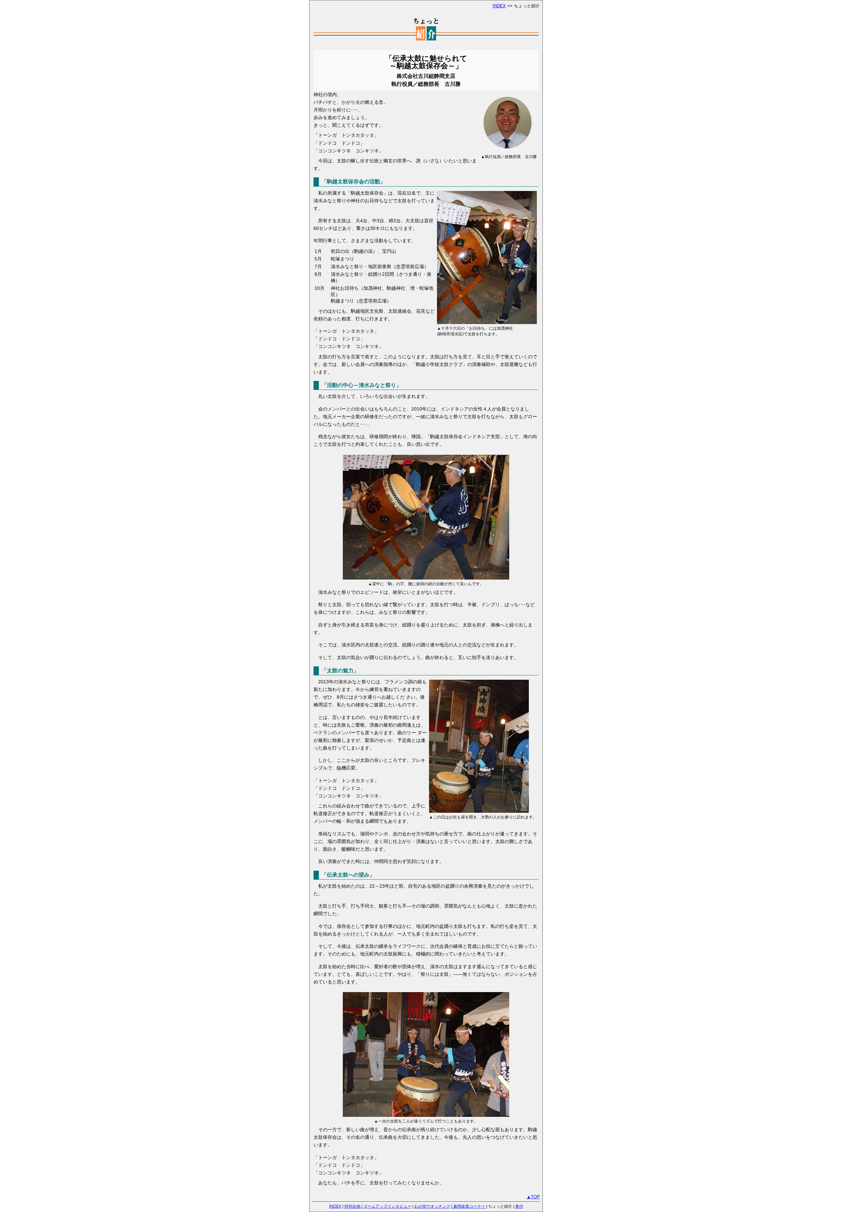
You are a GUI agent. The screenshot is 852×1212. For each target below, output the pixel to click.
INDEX (499, 5)
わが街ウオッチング (432, 1206)
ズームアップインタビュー (387, 1206)
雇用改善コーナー (469, 1206)
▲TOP (533, 1196)
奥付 (519, 1206)
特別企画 (352, 1206)
